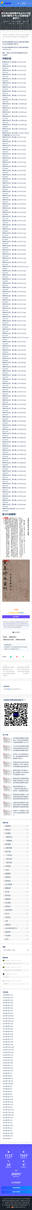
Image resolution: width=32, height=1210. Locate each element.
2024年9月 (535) (8, 1055)
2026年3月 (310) (8, 1008)
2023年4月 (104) (8, 1099)
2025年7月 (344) (8, 1029)
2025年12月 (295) (8, 1016)
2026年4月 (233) (8, 1005)
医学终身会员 (17, 1187)
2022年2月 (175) (8, 1136)
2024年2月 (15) (7, 1073)
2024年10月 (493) (8, 1052)
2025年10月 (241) (8, 1021)
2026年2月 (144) (8, 1010)
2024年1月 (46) (7, 1076)
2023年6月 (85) (7, 1094)
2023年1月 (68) (7, 1107)
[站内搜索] (18, 3)
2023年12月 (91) (8, 1078)
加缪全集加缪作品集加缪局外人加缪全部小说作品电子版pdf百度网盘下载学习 (23, 670)
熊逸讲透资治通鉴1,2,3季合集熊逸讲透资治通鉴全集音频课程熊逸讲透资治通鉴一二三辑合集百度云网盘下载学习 (21, 797)
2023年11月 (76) (8, 1081)
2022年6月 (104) (8, 1125)
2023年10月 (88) (8, 1083)
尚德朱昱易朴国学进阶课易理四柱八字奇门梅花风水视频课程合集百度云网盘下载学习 (21, 764)
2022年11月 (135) (8, 1112)
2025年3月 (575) (8, 1039)
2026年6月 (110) (8, 1000)
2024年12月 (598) (8, 1047)
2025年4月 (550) (8, 1036)
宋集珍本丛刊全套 (20, 639)
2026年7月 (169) (8, 997)
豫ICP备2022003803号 (19, 1207)
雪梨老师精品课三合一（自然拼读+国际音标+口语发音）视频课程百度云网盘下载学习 (21, 789)
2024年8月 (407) (8, 1057)
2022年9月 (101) (8, 1117)
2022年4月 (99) (7, 1130)
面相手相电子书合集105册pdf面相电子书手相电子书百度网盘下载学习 (21, 772)
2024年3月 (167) (8, 1070)
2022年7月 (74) (7, 1123)
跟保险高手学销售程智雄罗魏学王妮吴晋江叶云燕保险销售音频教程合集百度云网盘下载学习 (21, 781)
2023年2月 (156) (8, 1104)
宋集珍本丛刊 (12, 637)
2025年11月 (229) (8, 1018)
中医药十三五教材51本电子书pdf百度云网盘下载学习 (21, 813)
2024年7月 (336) (8, 1060)
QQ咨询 (16, 632)
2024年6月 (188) (8, 1063)
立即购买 (16, 616)
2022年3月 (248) (8, 1133)
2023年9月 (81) (7, 1086)
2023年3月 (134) (8, 1102)
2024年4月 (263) (8, 1068)
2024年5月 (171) (8, 1065)
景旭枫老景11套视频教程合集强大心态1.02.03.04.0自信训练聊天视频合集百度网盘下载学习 (9, 671)
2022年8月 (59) (7, 1120)
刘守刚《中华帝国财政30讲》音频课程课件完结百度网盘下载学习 (21, 756)
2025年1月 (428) (8, 1044)
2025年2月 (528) (8, 1042)
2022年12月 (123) (8, 1110)
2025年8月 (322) (8, 1026)
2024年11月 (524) (8, 1050)
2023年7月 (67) (7, 1091)
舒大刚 (5, 637)
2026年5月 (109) (8, 1003)
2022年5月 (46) (7, 1128)
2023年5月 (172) (8, 1096)
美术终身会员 (17, 1191)
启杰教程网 (11, 34)
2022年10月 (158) (8, 1115)
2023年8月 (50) (7, 1089)
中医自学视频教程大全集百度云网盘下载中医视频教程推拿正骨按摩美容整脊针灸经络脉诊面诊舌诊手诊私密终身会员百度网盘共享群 (21, 805)
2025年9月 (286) (8, 1023)
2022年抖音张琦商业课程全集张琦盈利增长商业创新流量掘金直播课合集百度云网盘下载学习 (21, 748)
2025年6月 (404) (8, 1031)
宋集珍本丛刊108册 (8, 639)
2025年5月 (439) (8, 1034)
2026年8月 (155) (8, 995)
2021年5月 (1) (7, 1138)
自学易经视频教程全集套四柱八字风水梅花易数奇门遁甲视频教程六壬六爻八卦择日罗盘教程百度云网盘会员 (21, 740)
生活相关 (18, 21)
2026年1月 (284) (8, 1013)
